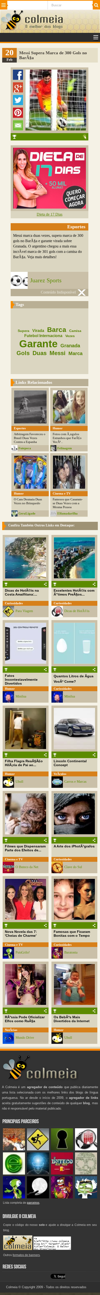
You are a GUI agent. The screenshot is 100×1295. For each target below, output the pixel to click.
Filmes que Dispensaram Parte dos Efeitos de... (25, 848)
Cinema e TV (14, 859)
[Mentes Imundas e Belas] (38, 1197)
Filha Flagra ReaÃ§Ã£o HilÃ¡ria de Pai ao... (24, 763)
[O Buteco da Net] (62, 1173)
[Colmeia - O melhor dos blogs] (12, 30)
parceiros (33, 1202)
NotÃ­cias (11, 1030)
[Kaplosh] (14, 1149)
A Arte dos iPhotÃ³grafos (74, 846)
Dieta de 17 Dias (49, 214)
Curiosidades (14, 603)
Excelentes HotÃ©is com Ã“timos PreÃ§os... (74, 592)
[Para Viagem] (38, 1149)
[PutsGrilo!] (14, 1197)
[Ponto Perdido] (62, 1149)
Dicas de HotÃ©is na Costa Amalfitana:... (22, 592)
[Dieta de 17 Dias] (49, 207)
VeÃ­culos (60, 774)
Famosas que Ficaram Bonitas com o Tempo (72, 933)
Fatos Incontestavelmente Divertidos (21, 679)
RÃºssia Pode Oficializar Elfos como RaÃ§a (25, 1019)
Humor (10, 688)
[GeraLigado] (86, 1197)
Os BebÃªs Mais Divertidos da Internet (72, 1019)
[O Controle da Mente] (38, 1173)
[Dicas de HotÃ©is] (86, 1149)
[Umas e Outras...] (86, 1173)
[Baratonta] (62, 1197)
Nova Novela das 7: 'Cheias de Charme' (21, 933)
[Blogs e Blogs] (14, 1173)
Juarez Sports (45, 280)
